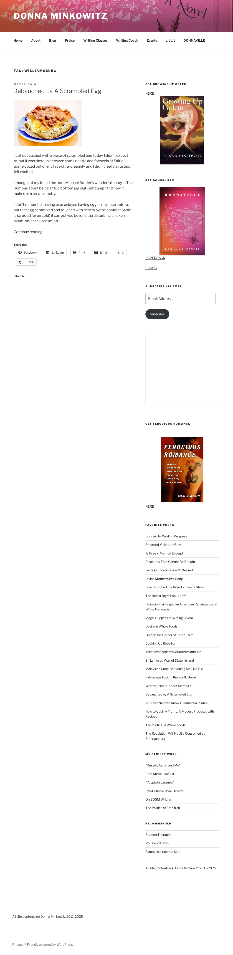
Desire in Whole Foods (161, 626)
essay (117, 183)
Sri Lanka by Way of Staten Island (169, 660)
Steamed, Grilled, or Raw (163, 545)
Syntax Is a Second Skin (162, 852)
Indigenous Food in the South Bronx (171, 677)
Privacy (17, 944)
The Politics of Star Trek (162, 808)
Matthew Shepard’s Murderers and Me (173, 652)
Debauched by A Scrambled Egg (57, 90)
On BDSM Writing (158, 799)
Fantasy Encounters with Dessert (169, 570)
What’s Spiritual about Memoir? (168, 686)
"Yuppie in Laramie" (159, 782)
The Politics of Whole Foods (165, 725)
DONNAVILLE (194, 40)
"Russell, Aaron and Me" (162, 765)
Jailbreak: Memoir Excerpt (164, 553)
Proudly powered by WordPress (50, 944)
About (36, 40)
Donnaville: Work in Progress (166, 536)
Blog (52, 40)
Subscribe (157, 314)
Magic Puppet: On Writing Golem (169, 618)
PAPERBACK (155, 258)
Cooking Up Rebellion (160, 643)
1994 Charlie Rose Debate (164, 791)
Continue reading (28, 232)
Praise (70, 40)
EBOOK (151, 268)
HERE (149, 93)
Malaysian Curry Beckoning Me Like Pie (174, 669)
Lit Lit (170, 40)
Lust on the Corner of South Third (169, 635)
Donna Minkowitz (61, 16)
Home (18, 40)
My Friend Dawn (157, 843)
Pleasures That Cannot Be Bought (170, 562)
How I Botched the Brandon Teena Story (174, 587)
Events (152, 40)
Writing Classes (95, 40)
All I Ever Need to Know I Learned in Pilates (176, 703)
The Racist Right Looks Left (165, 596)
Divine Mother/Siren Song (164, 579)
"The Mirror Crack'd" (160, 774)
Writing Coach (127, 40)
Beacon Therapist (158, 835)
